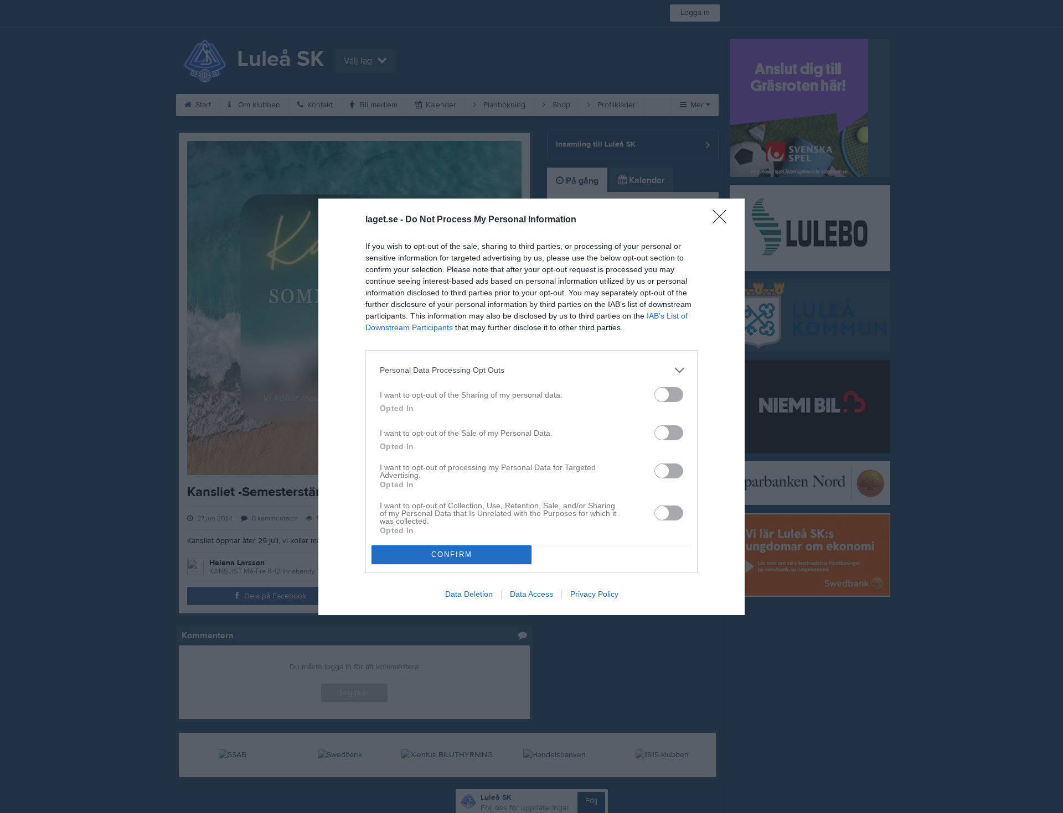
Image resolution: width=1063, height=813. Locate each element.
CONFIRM (451, 554)
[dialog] (531, 407)
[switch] (668, 394)
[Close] (723, 220)
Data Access (531, 594)
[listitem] (531, 370)
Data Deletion (469, 594)
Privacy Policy (594, 594)
